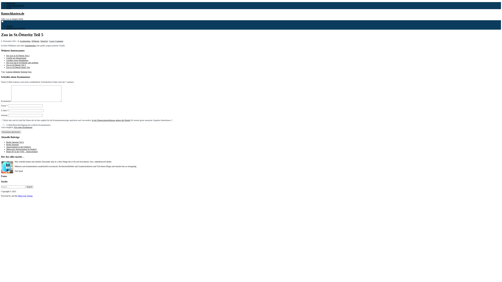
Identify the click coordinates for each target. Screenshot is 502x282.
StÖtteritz (35, 41)
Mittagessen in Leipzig (15, 28)
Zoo (30, 72)
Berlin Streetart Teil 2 (15, 142)
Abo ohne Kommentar (23, 127)
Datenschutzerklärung (15, 5)
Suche (8, 8)
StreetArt (44, 41)
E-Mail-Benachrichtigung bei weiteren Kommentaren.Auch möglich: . (26, 126)
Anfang (9, 26)
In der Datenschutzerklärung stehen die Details (111, 120)
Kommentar (6, 101)
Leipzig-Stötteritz (13, 72)
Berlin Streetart (12, 144)
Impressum (10, 3)
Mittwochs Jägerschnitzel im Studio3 (21, 149)
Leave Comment (56, 41)
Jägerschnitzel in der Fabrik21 (18, 147)
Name (4, 106)
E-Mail (4, 110)
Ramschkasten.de (12, 13)
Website (4, 115)
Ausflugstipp (25, 41)
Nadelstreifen (30, 46)
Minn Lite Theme (25, 196)
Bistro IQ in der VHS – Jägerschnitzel (22, 152)
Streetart (24, 72)
